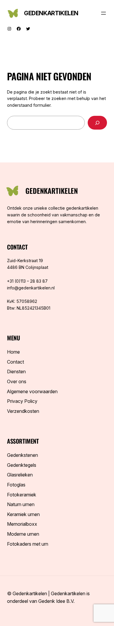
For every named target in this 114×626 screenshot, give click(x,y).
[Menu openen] (103, 13)
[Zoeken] (97, 123)
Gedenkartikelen (51, 13)
